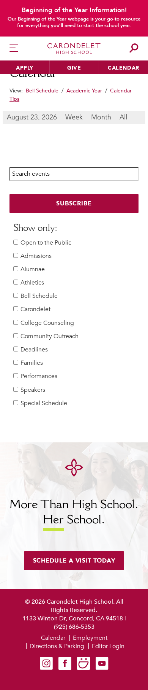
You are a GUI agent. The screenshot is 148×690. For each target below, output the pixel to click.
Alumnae (32, 269)
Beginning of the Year (42, 19)
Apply (24, 68)
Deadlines (34, 349)
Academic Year (84, 90)
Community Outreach (49, 336)
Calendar (123, 68)
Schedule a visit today (74, 560)
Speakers (32, 390)
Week (74, 117)
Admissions (36, 256)
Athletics (32, 282)
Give (74, 68)
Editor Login (108, 646)
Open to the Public (45, 242)
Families (31, 363)
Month (101, 117)
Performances (38, 376)
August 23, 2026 (32, 117)
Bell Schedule (42, 90)
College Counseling (47, 323)
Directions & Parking (57, 646)
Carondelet (35, 309)
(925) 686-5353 (74, 627)
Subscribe (74, 203)
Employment (90, 638)
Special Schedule (43, 403)
